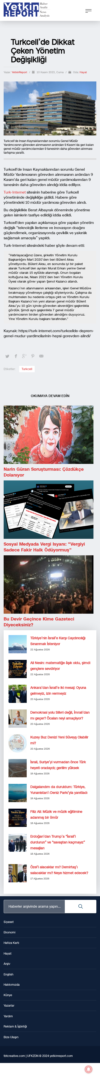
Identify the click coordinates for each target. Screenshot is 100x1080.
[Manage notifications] (88, 1069)
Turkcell (27, 369)
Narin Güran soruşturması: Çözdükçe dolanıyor (44, 472)
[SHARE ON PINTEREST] (32, 356)
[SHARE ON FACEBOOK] (15, 356)
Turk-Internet (15, 192)
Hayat (83, 72)
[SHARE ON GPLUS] (24, 356)
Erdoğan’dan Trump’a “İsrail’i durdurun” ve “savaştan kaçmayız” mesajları (57, 842)
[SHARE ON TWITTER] (7, 356)
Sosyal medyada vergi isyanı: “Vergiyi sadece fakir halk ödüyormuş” (44, 547)
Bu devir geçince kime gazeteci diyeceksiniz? (39, 622)
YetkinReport (20, 72)
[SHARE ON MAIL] (41, 356)
